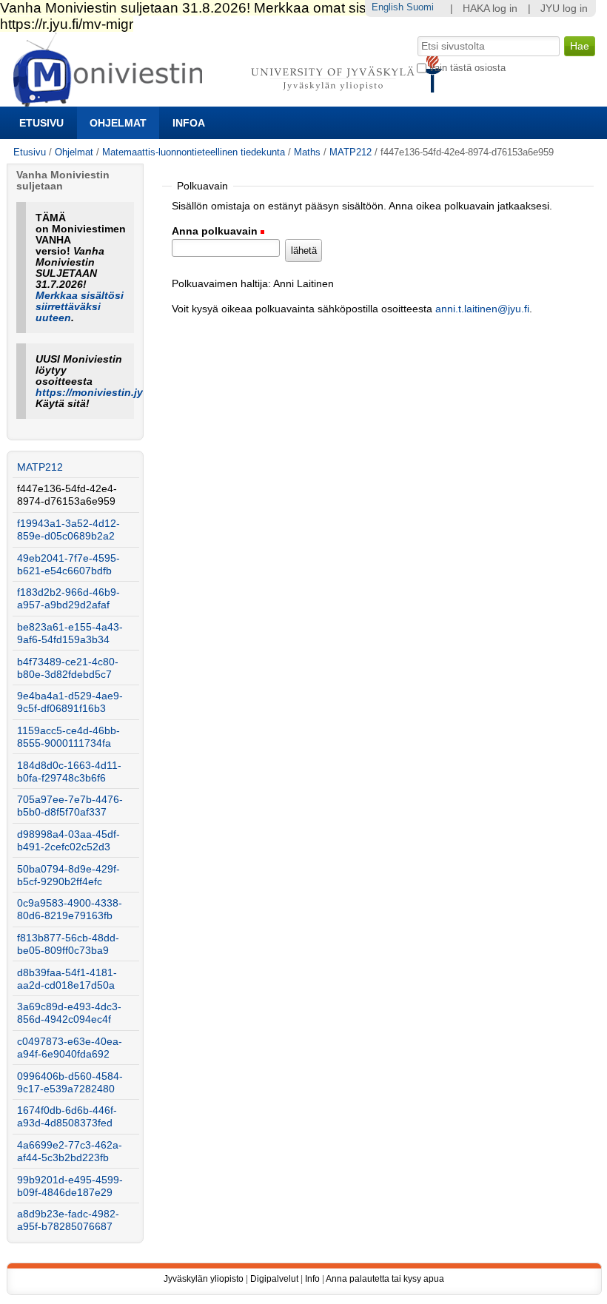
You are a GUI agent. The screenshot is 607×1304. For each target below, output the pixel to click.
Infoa (188, 123)
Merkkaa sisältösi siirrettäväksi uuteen (80, 306)
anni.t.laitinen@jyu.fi (482, 309)
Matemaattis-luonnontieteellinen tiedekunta (193, 152)
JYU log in (564, 8)
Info (312, 1279)
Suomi (420, 7)
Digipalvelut (274, 1279)
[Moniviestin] (232, 100)
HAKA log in (490, 8)
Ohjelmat (118, 123)
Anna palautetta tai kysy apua (385, 1279)
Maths (307, 152)
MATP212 (350, 152)
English (387, 7)
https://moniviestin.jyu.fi (97, 392)
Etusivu (41, 123)
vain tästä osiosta (467, 67)
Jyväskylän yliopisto (204, 1279)
